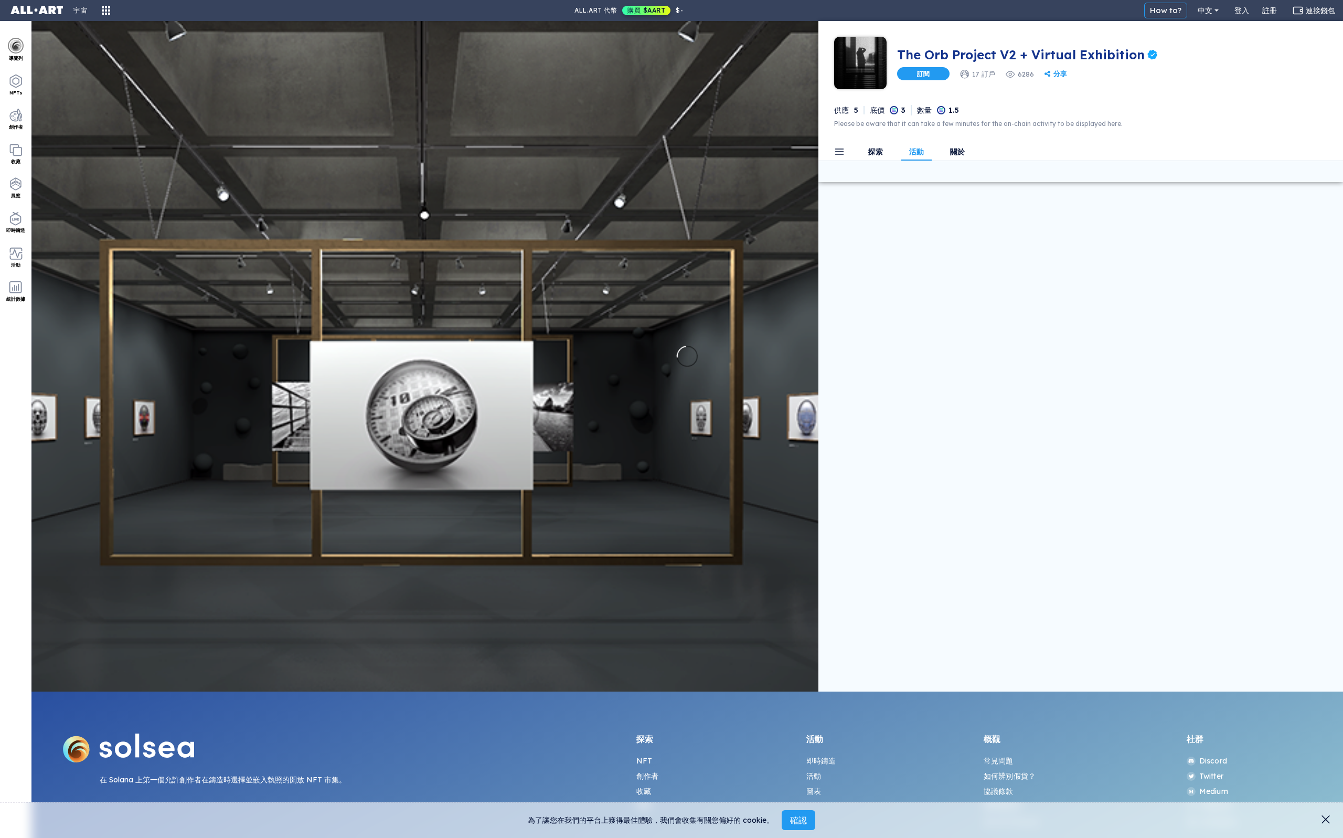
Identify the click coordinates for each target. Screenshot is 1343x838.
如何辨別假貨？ (1010, 776)
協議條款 (999, 791)
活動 (813, 776)
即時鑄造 (821, 761)
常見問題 (999, 761)
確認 (798, 820)
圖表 (813, 791)
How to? (1165, 10)
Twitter (1211, 776)
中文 (1205, 10)
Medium (1213, 791)
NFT (644, 761)
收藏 (643, 791)
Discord (1213, 761)
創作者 (647, 776)
